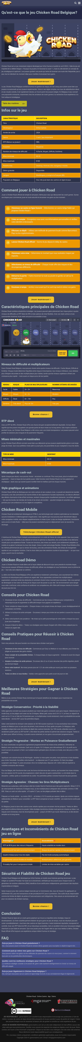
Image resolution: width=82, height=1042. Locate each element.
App (49, 996)
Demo (54, 996)
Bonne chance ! (41, 414)
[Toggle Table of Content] (22, 103)
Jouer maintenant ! (41, 81)
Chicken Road (31, 996)
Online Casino (42, 996)
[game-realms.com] (7, 2)
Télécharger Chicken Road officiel (41, 532)
